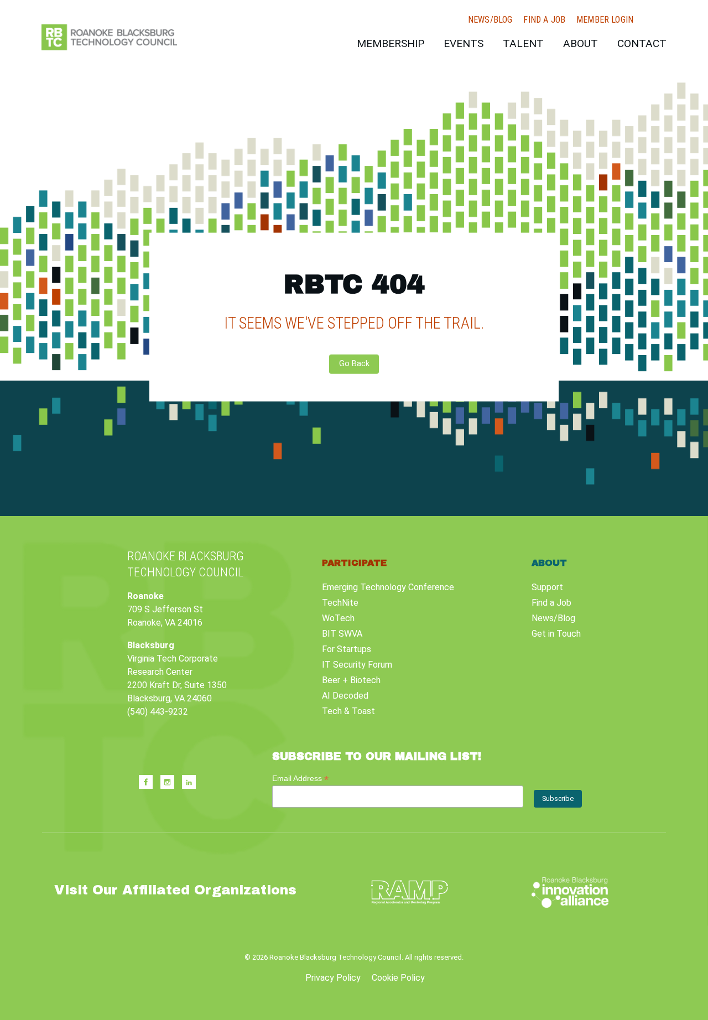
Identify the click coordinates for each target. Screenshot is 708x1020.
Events (463, 43)
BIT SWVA (342, 633)
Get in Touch (556, 633)
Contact (642, 43)
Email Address (300, 778)
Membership (390, 43)
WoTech (338, 618)
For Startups (346, 649)
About (580, 43)
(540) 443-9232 (157, 711)
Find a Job (544, 19)
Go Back (354, 363)
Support (547, 587)
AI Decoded (345, 695)
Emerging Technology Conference (388, 587)
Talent (523, 43)
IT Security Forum (357, 664)
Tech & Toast (348, 711)
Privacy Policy (333, 977)
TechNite (340, 602)
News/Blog (490, 19)
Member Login (604, 19)
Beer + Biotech (351, 680)
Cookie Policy (398, 977)
